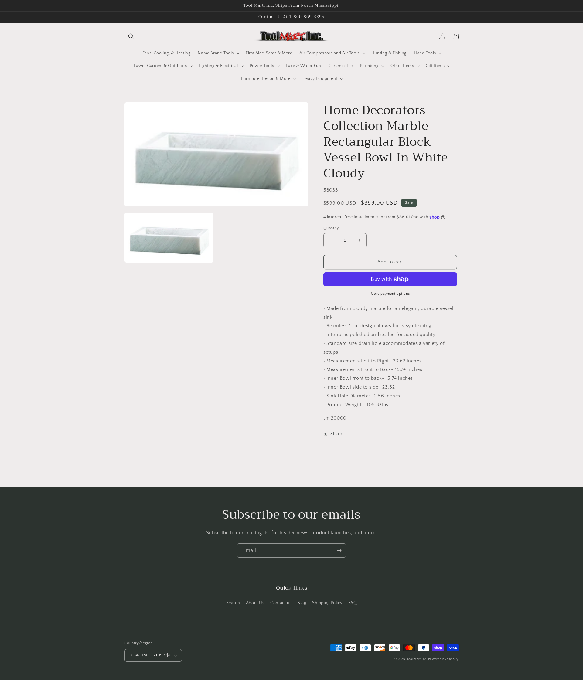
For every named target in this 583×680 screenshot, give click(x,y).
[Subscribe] (339, 550)
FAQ (353, 602)
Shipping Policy (327, 602)
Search (233, 602)
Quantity (331, 228)
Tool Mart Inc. (417, 659)
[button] (131, 36)
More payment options (390, 294)
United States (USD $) (150, 655)
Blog (302, 602)
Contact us (281, 602)
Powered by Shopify (443, 659)
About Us (255, 602)
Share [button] (336, 433)
